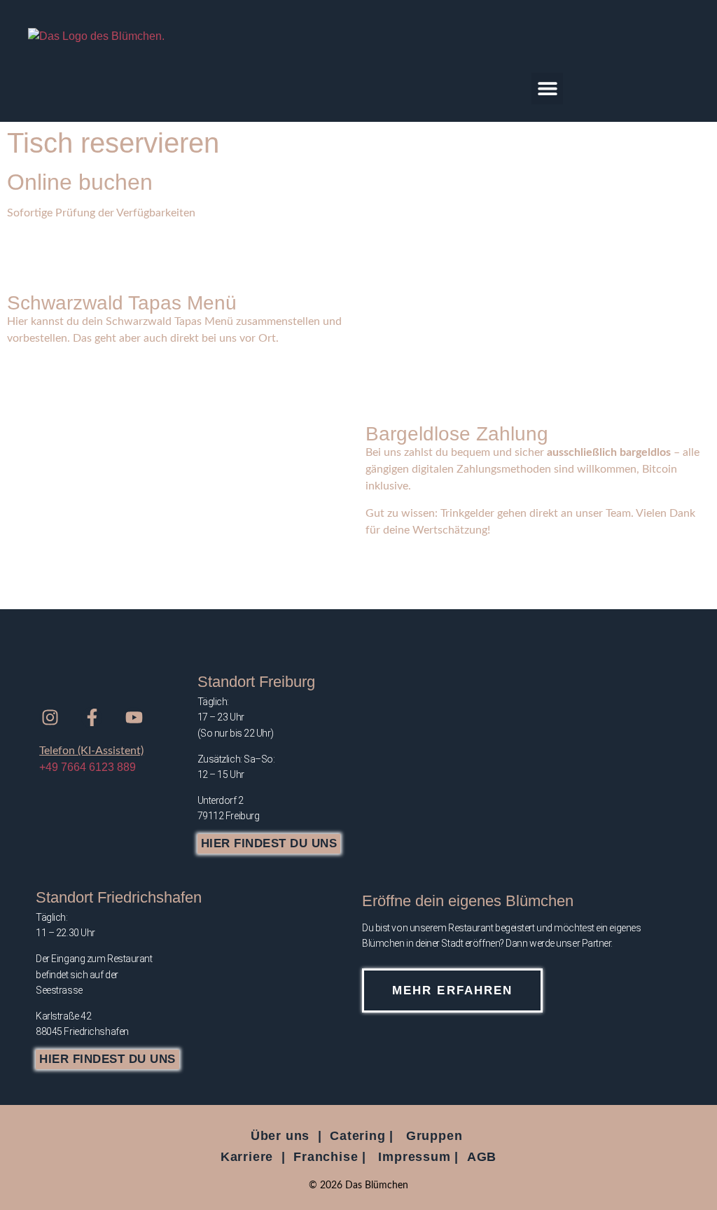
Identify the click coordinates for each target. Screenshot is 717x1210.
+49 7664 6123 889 (87, 767)
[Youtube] (133, 717)
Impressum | (418, 1157)
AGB (481, 1157)
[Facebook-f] (91, 717)
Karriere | (253, 1157)
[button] (547, 88)
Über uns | (286, 1136)
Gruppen (434, 1136)
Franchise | (329, 1157)
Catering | (362, 1136)
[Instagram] (49, 717)
